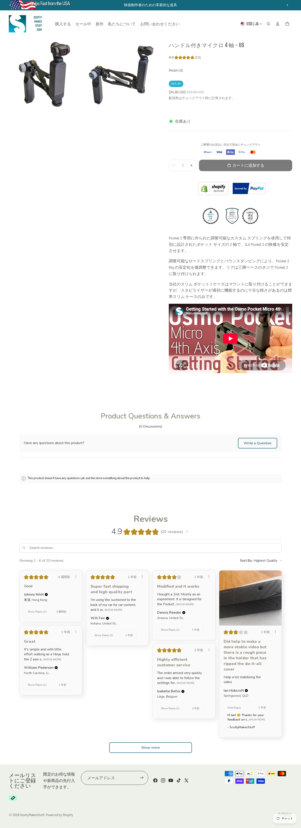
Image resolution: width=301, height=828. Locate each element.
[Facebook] (155, 780)
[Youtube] (170, 780)
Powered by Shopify (59, 815)
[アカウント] (277, 24)
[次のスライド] (287, 5)
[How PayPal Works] (249, 188)
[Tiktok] (178, 780)
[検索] (268, 24)
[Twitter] (186, 780)
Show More (113, 609)
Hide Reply (234, 707)
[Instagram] (163, 780)
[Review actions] (76, 577)
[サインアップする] (141, 778)
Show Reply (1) (37, 611)
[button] (257, 443)
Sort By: (246, 560)
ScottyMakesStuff (32, 815)
